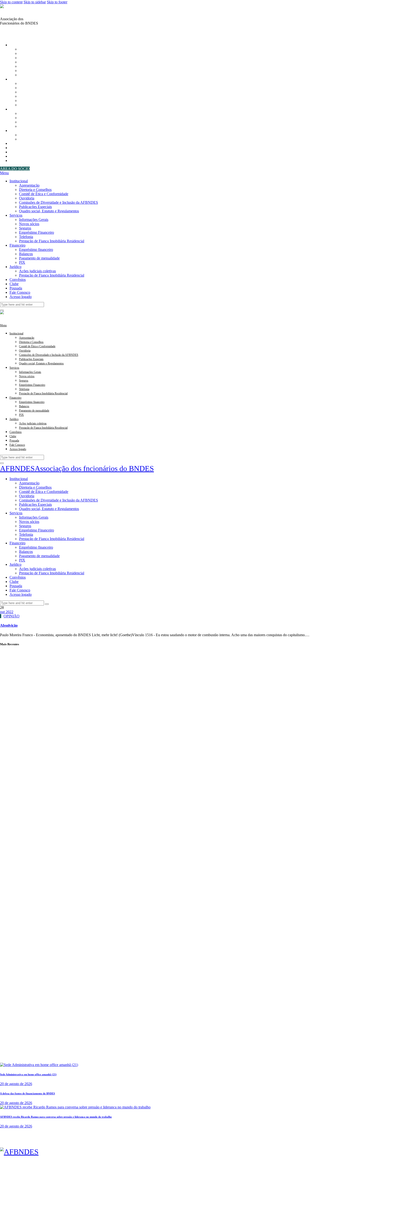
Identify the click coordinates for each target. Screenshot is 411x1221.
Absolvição (9, 625)
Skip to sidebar (35, 2)
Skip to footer (57, 2)
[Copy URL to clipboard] (13, 32)
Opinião (12, 616)
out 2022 (6, 612)
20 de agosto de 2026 (16, 1084)
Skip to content (11, 2)
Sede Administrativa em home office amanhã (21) (28, 1074)
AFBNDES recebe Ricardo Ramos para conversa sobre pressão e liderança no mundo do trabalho (56, 1116)
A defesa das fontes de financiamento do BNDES (27, 1093)
